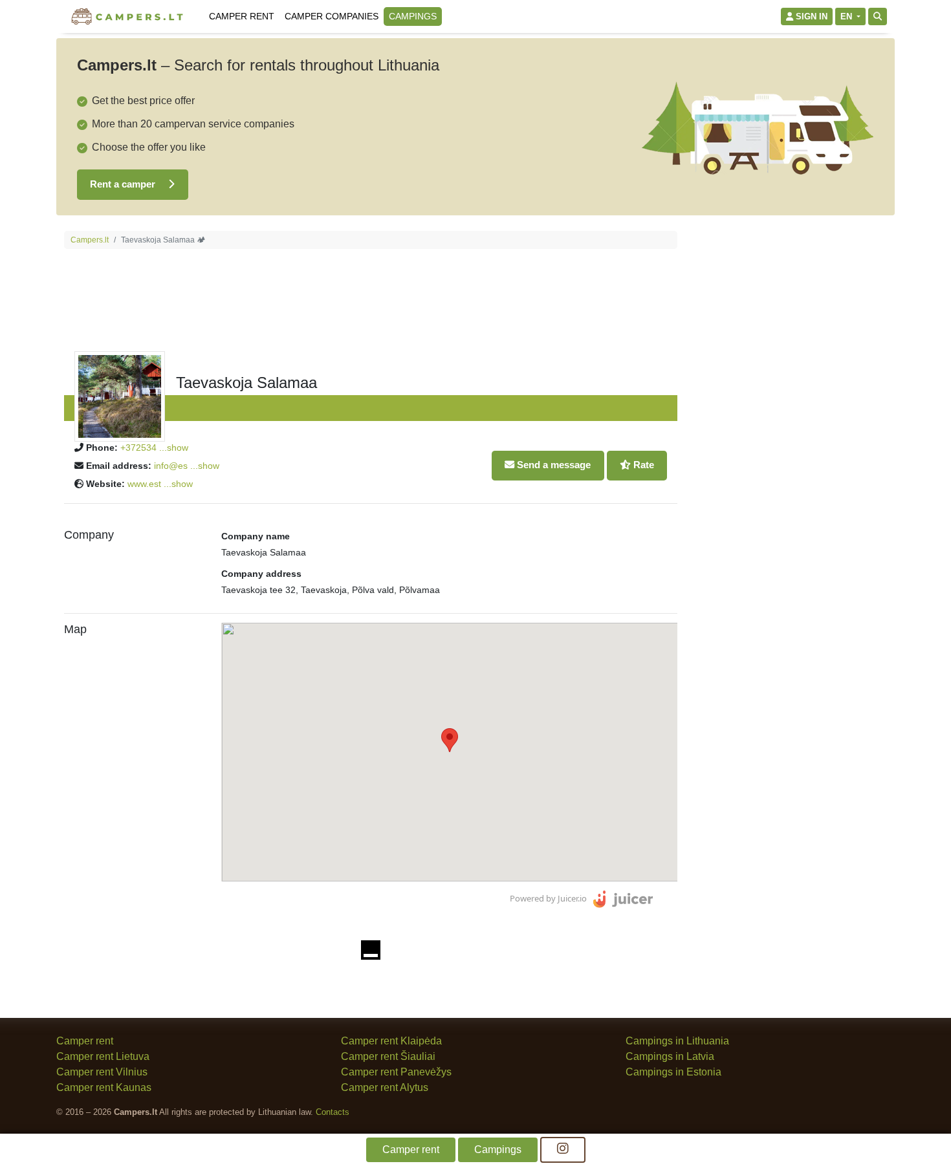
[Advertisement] (790, 425)
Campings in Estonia (673, 1071)
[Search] (877, 17)
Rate (642, 464)
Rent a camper (124, 183)
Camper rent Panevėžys (396, 1071)
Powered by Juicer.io (548, 898)
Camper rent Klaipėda (391, 1040)
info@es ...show (186, 465)
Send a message (552, 464)
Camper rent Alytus (384, 1087)
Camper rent (241, 16)
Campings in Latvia (670, 1056)
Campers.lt (90, 239)
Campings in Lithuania (677, 1040)
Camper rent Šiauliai (388, 1056)
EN (847, 16)
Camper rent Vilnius (102, 1071)
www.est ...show (160, 484)
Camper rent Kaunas (103, 1087)
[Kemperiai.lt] (128, 16)
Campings (413, 16)
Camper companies (331, 16)
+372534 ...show (154, 447)
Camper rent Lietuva (102, 1056)
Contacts (332, 1112)
